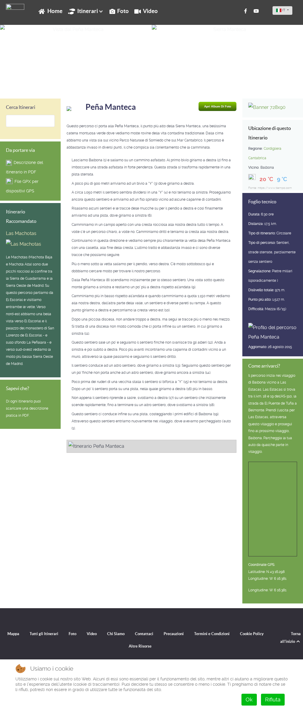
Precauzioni (174, 634)
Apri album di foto (217, 106)
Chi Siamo (116, 634)
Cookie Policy (252, 634)
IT (283, 10)
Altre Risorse (140, 646)
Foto (72, 634)
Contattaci (144, 634)
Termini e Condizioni (212, 634)
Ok (249, 699)
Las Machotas (21, 233)
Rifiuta (273, 699)
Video (92, 634)
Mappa (13, 634)
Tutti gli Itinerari (44, 634)
